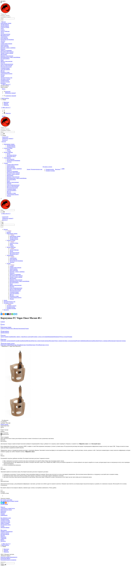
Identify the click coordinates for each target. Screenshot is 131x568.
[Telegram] (16, 314)
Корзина (3, 535)
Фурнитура (79, 340)
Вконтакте (6, 102)
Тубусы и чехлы (63, 336)
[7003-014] (18, 383)
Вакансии (3, 512)
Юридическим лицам (6, 509)
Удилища (69, 336)
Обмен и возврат (5, 523)
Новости (3, 507)
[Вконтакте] (4, 110)
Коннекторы (90, 340)
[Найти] (2, 20)
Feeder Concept (4, 424)
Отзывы (3, 513)
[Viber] (10, 314)
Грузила (16, 340)
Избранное (3, 537)
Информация (4, 515)
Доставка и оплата (11, 305)
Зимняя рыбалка (5, 332)
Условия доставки (5, 520)
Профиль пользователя (6, 531)
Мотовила (29, 340)
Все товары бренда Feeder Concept (9, 501)
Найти (2, 565)
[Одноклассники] (4, 314)
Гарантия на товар (5, 522)
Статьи (2, 526)
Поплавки (51, 340)
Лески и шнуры (28, 336)
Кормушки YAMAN (6, 344)
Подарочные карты (6, 524)
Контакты (3, 541)
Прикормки (51, 336)
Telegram (6, 103)
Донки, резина (58, 340)
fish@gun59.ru (5, 98)
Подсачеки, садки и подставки (40, 336)
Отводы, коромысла (104, 340)
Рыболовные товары (15, 236)
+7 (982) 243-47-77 (5, 84)
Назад (9, 230)
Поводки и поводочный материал (40, 340)
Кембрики (84, 340)
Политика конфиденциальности (9, 557)
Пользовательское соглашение (8, 559)
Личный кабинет (5, 527)
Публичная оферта (5, 558)
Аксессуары (4, 336)
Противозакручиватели (115, 340)
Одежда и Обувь (14, 243)
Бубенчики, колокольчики (7, 340)
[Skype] (14, 314)
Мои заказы (4, 530)
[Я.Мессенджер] (1, 503)
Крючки (24, 340)
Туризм (11, 266)
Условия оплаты (5, 519)
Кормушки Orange (25, 344)
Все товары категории (6, 499)
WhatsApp (6, 105)
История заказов (5, 534)
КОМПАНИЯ (4, 504)
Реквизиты (3, 511)
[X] (8, 314)
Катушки (9, 336)
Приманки (56, 336)
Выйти (2, 539)
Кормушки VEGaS (34, 344)
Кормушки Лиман (15, 344)
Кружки (20, 340)
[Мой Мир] (6, 314)
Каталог (9, 232)
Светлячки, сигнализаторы (69, 340)
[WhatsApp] (12, 314)
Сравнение (3, 538)
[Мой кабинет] (1, 215)
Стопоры (123, 340)
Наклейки (96, 340)
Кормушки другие (44, 344)
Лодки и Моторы (14, 249)
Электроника (13, 258)
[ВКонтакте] (1, 314)
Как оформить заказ (6, 518)
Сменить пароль (5, 533)
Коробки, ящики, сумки (18, 336)
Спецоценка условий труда (8, 508)
